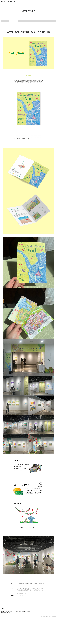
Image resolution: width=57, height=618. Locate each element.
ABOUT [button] (5, 1)
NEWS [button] (14, 1)
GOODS (34, 21)
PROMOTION (24, 21)
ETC (52, 21)
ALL (4, 21)
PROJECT (13, 21)
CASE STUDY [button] (10, 1)
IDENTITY (43, 21)
